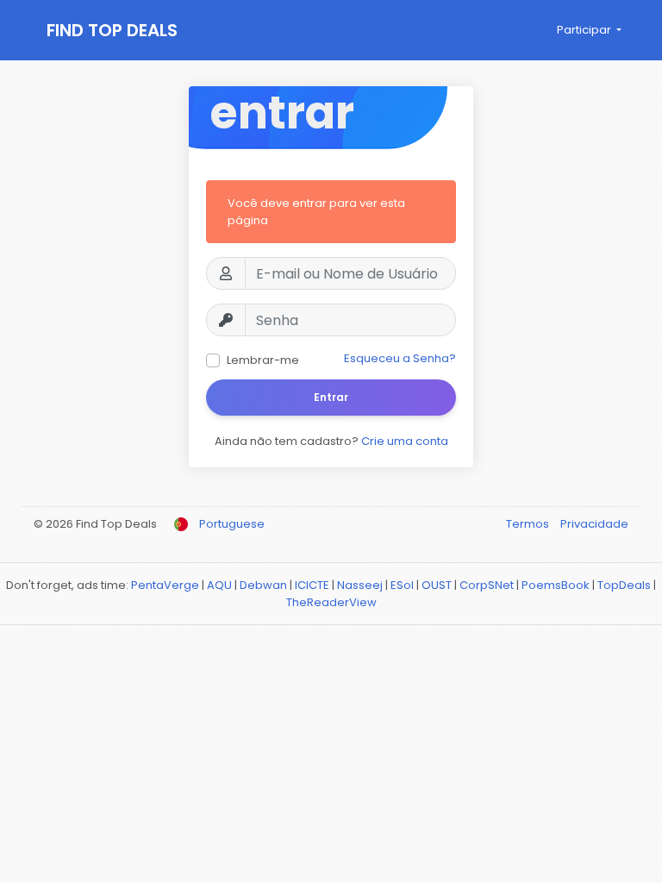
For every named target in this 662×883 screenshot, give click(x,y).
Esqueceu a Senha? (400, 358)
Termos (529, 524)
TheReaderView (331, 602)
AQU (219, 585)
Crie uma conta (404, 441)
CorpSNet (486, 585)
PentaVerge (165, 585)
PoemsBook (555, 585)
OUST (437, 585)
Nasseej (360, 585)
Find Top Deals (112, 30)
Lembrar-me (263, 360)
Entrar (331, 397)
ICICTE (312, 585)
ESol (402, 585)
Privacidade (594, 524)
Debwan (263, 585)
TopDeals (624, 585)
